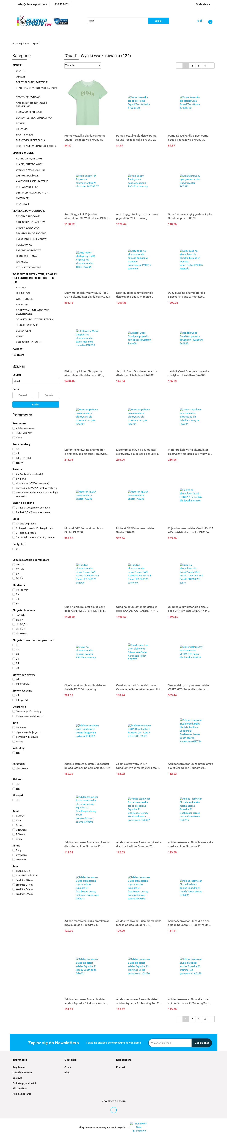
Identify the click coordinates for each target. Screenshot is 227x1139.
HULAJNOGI (23, 293)
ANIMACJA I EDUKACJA (29, 112)
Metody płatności (22, 1072)
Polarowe (18, 354)
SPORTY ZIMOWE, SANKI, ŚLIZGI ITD (36, 146)
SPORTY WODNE (23, 152)
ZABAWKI (18, 349)
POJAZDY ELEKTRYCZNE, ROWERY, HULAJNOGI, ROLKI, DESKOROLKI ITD (34, 278)
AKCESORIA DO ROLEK (29, 342)
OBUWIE (21, 76)
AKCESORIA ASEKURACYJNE (32, 181)
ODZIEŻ (20, 71)
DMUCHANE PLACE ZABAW (31, 239)
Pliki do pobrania (21, 1093)
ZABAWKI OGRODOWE (28, 250)
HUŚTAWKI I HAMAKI (28, 256)
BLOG (193, 36)
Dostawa (17, 1077)
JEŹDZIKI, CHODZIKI (27, 325)
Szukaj (35, 404)
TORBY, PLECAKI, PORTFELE (32, 82)
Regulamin (18, 1067)
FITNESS (21, 123)
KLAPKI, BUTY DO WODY (29, 164)
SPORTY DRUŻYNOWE (28, 97)
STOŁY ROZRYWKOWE (28, 267)
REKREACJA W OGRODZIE (29, 210)
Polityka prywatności (24, 1083)
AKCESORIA (23, 304)
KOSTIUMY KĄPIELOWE (29, 158)
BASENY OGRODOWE (28, 216)
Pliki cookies (19, 1088)
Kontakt (120, 1067)
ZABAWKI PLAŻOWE (27, 175)
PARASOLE (22, 261)
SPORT (17, 65)
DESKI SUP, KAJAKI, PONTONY (33, 192)
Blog (67, 1072)
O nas (67, 1067)
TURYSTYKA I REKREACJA (31, 140)
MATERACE (22, 198)
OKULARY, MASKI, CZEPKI (30, 169)
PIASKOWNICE (24, 244)
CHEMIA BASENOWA (28, 227)
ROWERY (21, 287)
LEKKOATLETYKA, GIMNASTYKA (34, 117)
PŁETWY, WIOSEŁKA (27, 187)
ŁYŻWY (20, 336)
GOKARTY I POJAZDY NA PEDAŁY (34, 319)
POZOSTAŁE (23, 204)
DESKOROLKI (23, 330)
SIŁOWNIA (22, 129)
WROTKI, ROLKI (25, 298)
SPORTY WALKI (25, 134)
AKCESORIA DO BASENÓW (31, 222)
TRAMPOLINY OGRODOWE (31, 233)
